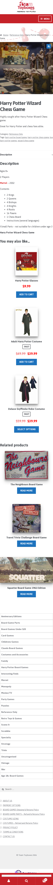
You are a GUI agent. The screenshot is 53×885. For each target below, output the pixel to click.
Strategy (5, 744)
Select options (26, 429)
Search (26, 881)
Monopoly (6, 686)
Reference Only (17, 35)
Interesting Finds (9, 674)
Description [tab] (6, 154)
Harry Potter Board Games (14, 667)
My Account (9, 881)
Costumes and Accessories (14, 654)
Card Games (7, 635)
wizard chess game (26, 141)
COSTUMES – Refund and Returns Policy (20, 823)
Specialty (6, 737)
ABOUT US (7, 801)
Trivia (4, 750)
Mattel (3, 183)
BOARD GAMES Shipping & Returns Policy (21, 810)
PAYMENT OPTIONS (11, 805)
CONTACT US (9, 836)
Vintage (5, 763)
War (3, 769)
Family (4, 661)
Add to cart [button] (26, 294)
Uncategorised (8, 756)
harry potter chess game (38, 137)
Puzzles (5, 705)
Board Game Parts (10, 623)
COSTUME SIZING (11, 819)
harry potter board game (16, 137)
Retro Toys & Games (11, 718)
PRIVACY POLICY (10, 827)
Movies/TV (6, 693)
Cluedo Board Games (12, 648)
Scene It (5, 724)
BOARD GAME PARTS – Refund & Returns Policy (24, 814)
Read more (26, 490)
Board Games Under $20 (13, 629)
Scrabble (5, 731)
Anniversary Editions (11, 616)
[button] (48, 46)
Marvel (4, 680)
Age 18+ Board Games (12, 776)
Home (5, 35)
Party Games (7, 699)
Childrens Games (10, 642)
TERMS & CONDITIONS (13, 832)
